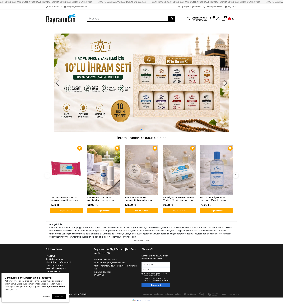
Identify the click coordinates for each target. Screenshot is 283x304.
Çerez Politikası (53, 271)
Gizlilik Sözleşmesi (54, 259)
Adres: (97, 265)
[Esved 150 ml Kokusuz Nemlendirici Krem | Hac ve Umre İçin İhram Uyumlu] (141, 170)
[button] (232, 19)
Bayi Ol (230, 6)
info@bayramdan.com (77, 6)
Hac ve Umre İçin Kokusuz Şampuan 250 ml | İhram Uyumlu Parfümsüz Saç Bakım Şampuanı (215, 199)
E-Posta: (98, 262)
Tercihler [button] (46, 296)
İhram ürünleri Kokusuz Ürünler (141, 138)
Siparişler (184, 6)
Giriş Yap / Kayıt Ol (213, 6)
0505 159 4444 (55, 6)
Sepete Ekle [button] (66, 210)
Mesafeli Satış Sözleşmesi (58, 262)
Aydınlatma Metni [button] (161, 280)
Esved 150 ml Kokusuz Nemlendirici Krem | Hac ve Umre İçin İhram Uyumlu (139, 199)
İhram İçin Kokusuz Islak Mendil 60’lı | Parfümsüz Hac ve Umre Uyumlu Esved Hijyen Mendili (178, 199)
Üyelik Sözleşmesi (54, 265)
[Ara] (171, 19)
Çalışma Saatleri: (102, 271)
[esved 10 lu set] (141, 83)
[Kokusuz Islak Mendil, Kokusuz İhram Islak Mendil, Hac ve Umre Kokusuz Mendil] (66, 170)
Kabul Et (59, 296)
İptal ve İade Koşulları (56, 268)
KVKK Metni (51, 256)
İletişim (197, 6)
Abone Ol (156, 285)
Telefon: (98, 259)
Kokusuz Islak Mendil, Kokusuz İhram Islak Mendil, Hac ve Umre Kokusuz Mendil (66, 199)
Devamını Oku (141, 240)
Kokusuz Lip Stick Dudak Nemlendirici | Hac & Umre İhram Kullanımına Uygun (100, 199)
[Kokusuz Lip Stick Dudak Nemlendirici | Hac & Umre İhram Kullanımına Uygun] (103, 170)
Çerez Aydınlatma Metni (52, 286)
